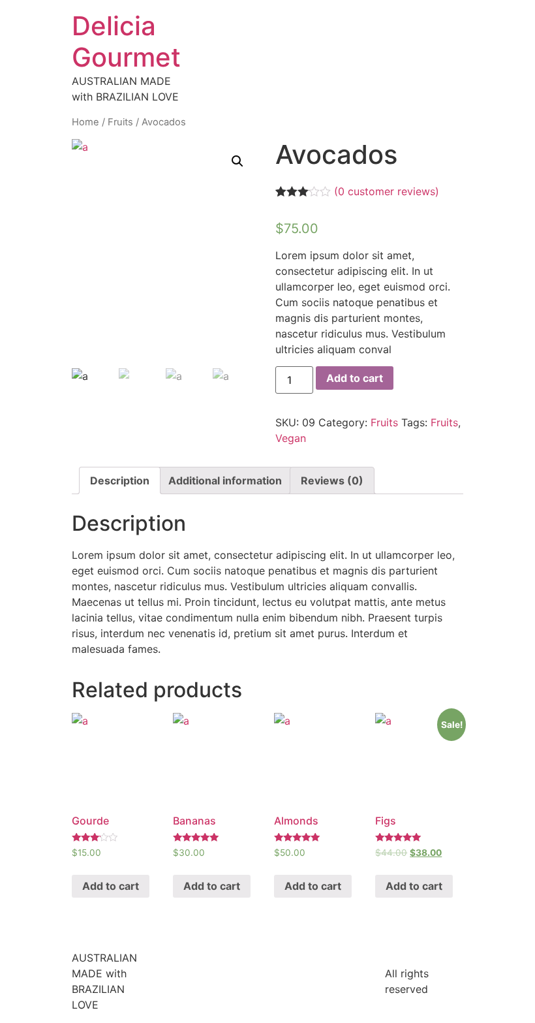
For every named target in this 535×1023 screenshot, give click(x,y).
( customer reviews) (386, 191)
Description (119, 480)
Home (85, 122)
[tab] (119, 480)
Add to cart (354, 378)
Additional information (225, 480)
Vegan (290, 438)
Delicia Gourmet (126, 41)
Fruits (120, 122)
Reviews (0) (332, 480)
